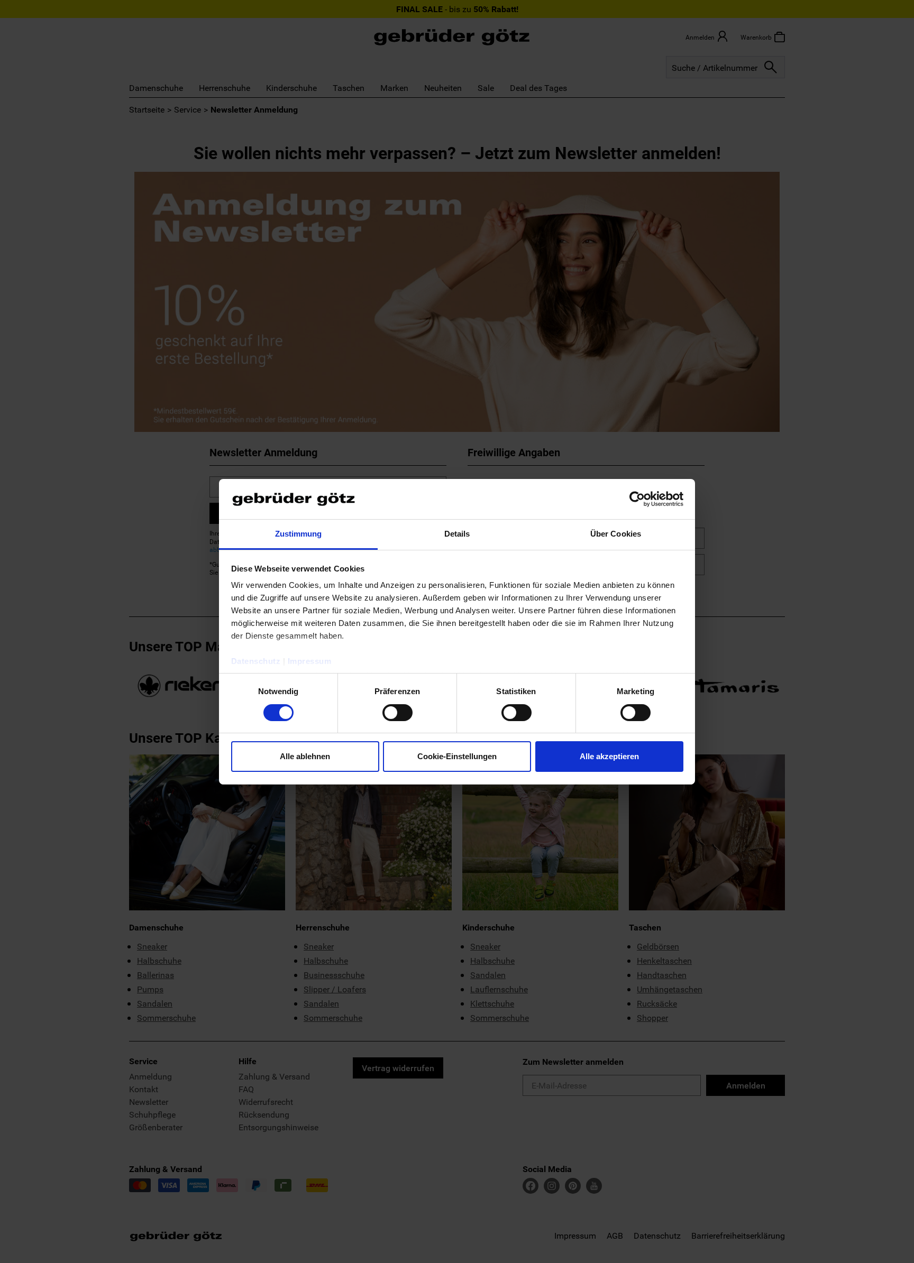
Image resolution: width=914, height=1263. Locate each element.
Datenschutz (256, 661)
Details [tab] (457, 533)
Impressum (310, 661)
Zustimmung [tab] (298, 533)
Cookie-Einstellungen (457, 756)
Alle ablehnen (305, 756)
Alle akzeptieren (609, 756)
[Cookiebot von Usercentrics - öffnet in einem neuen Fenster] (637, 499)
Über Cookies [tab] (615, 533)
